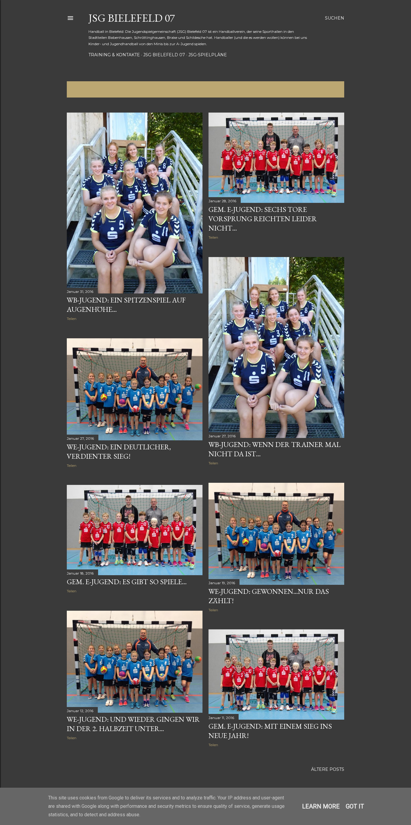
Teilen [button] (71, 318)
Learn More (321, 806)
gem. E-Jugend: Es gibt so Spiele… (127, 581)
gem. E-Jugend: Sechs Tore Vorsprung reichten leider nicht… (263, 219)
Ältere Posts (327, 769)
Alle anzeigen (321, 89)
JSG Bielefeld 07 (131, 18)
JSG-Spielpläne (207, 54)
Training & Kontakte (114, 54)
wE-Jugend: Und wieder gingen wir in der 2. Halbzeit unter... (133, 724)
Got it (355, 806)
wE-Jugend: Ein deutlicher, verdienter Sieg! (119, 451)
